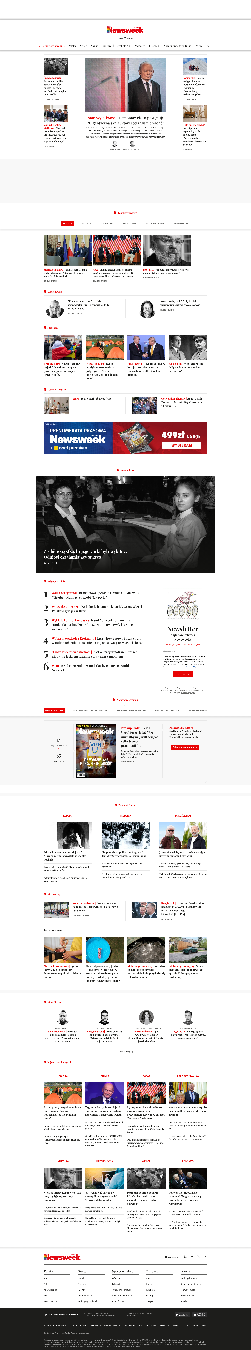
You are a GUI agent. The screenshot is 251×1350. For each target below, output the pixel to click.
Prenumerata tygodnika (177, 45)
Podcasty (139, 45)
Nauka (94, 45)
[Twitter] (199, 1257)
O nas (204, 1325)
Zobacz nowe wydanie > (185, 747)
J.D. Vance (83, 1289)
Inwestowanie (187, 1295)
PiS (45, 1284)
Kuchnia (154, 45)
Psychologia (123, 45)
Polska (72, 45)
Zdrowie (152, 1271)
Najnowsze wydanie (53, 45)
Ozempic (150, 1295)
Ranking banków (189, 1278)
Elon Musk (83, 1284)
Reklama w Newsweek (169, 1325)
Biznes (185, 1271)
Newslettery (171, 1257)
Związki (150, 1301)
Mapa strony (151, 1325)
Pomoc (186, 1325)
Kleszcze (150, 1289)
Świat (83, 45)
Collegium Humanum (122, 1295)
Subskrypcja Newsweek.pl (55, 1325)
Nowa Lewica (50, 1301)
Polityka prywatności (113, 1325)
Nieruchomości (188, 1289)
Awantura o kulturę (121, 1289)
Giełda (184, 1301)
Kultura (107, 45)
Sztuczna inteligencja (191, 1284)
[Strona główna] (125, 29)
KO (45, 1278)
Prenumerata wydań (79, 1325)
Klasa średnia (118, 1301)
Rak (148, 1278)
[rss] (185, 1257)
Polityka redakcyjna (133, 1325)
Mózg (149, 1284)
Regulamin (96, 1325)
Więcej (199, 45)
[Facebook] (192, 1257)
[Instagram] (205, 1257)
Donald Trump (85, 1278)
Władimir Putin (85, 1295)
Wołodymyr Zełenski (88, 1301)
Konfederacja (50, 1289)
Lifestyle (116, 1278)
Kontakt (195, 1325)
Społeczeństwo (122, 1271)
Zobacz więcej (125, 1051)
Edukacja (116, 1284)
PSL (45, 1295)
